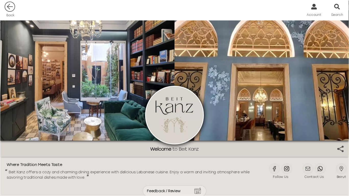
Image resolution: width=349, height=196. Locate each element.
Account (314, 15)
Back (10, 15)
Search (337, 15)
